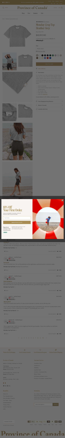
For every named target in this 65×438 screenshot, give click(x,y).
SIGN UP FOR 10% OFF (17, 222)
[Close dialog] (62, 200)
